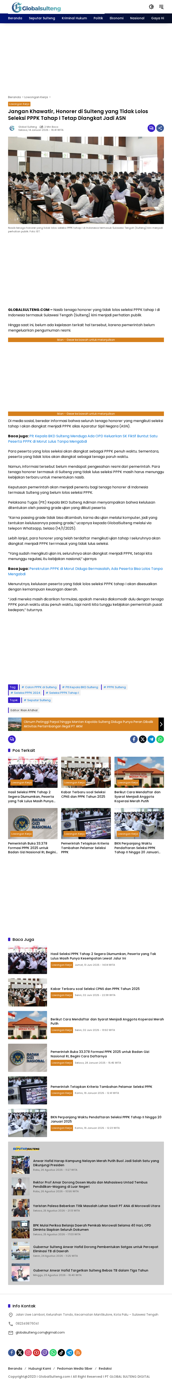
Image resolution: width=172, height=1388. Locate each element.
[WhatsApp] (160, 739)
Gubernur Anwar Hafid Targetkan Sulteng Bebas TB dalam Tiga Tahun (90, 1270)
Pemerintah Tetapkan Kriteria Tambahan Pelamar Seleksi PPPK (85, 847)
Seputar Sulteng (39, 700)
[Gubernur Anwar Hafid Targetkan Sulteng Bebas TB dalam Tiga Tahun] (21, 1272)
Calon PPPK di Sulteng (41, 687)
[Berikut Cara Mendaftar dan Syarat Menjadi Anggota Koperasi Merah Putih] (139, 772)
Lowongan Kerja (19, 104)
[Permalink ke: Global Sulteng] (13, 128)
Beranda (15, 1368)
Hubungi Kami (39, 1368)
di (56, 471)
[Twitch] (44, 1352)
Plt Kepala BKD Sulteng (82, 687)
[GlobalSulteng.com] (56, 6)
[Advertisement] (86, 59)
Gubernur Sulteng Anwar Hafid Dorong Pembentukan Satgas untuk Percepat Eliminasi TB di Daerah (95, 1249)
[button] (151, 6)
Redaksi (105, 1368)
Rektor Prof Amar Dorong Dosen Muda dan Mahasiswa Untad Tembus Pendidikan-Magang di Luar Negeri (90, 1184)
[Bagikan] (160, 128)
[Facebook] (134, 739)
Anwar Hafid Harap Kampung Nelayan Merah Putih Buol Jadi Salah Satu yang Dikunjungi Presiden (96, 1163)
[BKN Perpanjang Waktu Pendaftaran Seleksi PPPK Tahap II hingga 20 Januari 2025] (139, 823)
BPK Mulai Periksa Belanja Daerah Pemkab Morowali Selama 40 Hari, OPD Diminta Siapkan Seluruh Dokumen (92, 1227)
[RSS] (78, 1352)
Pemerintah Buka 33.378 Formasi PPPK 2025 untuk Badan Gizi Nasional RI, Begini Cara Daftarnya (32, 848)
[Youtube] (36, 1352)
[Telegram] (151, 739)
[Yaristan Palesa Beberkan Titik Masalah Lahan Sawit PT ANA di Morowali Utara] (21, 1208)
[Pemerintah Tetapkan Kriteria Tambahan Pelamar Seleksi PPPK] (86, 823)
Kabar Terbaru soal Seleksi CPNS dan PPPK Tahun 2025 (83, 794)
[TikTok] (61, 1352)
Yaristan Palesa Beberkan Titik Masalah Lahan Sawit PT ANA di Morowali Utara (96, 1206)
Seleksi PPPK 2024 (27, 693)
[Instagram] (28, 1352)
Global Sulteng (27, 127)
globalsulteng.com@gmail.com (40, 1332)
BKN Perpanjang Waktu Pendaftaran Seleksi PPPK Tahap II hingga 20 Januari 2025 (136, 848)
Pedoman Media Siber (74, 1368)
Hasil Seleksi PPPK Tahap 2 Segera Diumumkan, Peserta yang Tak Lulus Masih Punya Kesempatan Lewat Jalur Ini (31, 796)
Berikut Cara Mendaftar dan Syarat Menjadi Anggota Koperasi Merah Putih (137, 796)
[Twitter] (142, 739)
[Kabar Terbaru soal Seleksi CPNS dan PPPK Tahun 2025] (86, 772)
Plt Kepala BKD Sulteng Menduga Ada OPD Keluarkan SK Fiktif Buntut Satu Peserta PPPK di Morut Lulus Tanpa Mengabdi (82, 438)
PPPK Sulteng (116, 687)
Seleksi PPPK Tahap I (64, 693)
